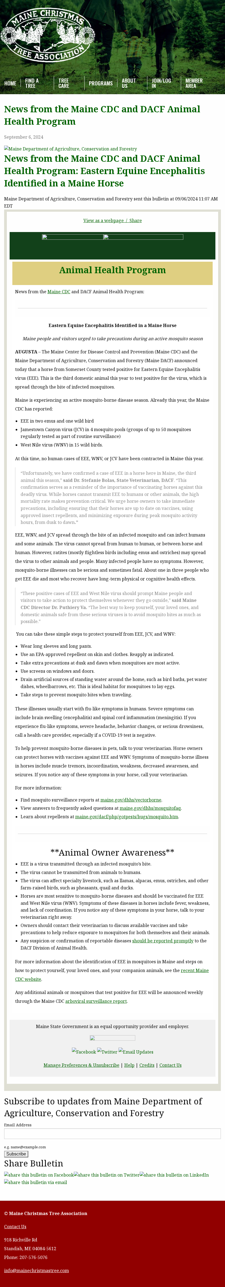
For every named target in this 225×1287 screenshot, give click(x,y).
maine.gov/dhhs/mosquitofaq (150, 808)
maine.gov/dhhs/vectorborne (130, 800)
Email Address (18, 1124)
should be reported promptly (162, 941)
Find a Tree (32, 83)
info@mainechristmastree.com (36, 1271)
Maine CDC (58, 292)
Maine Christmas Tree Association (48, 35)
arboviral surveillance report (96, 1001)
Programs (101, 83)
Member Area (194, 83)
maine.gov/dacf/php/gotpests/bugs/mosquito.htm (126, 817)
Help (129, 1065)
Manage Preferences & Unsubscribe (81, 1065)
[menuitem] (10, 83)
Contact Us (170, 1065)
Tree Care (63, 83)
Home (10, 83)
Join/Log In (161, 83)
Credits (146, 1065)
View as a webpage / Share (112, 220)
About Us (129, 83)
